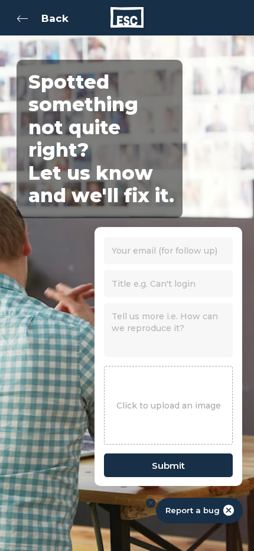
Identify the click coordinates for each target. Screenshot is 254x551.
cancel (228, 510)
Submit (168, 465)
